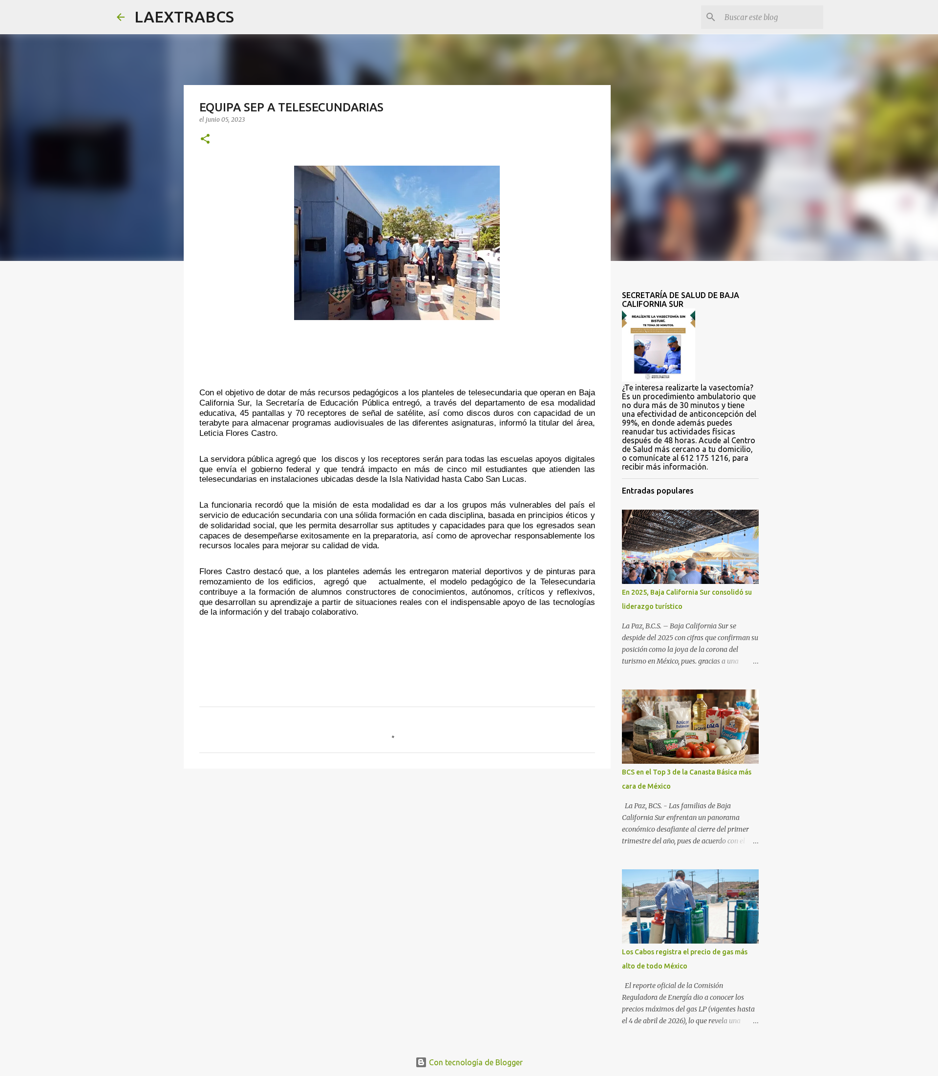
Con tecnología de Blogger (475, 1062)
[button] (205, 139)
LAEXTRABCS (184, 16)
